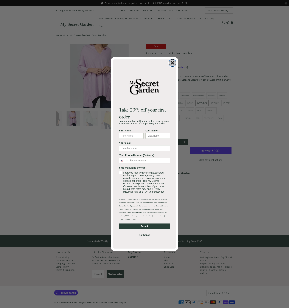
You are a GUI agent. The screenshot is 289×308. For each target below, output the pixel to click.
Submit (144, 226)
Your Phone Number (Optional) (136, 155)
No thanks (144, 235)
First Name (125, 130)
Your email (125, 143)
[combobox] (123, 160)
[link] (144, 86)
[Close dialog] (172, 63)
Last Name (151, 130)
